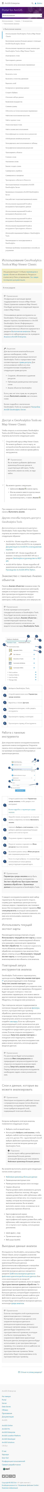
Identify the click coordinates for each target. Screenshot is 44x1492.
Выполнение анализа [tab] (13, 29)
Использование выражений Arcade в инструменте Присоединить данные (19, 205)
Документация (8, 1417)
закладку (13, 1021)
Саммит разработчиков (11, 1465)
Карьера (5, 1454)
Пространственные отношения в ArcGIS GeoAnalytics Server (20, 186)
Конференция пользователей (13, 1461)
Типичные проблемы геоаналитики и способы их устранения (23, 249)
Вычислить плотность (13, 69)
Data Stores (6, 1407)
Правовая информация (10, 1488)
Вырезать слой (11, 83)
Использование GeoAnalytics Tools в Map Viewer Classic (23, 35)
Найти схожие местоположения (17, 129)
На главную (6, 1396)
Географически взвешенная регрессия (19, 148)
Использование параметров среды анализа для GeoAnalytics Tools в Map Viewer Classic (22, 49)
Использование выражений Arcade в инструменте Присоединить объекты (19, 227)
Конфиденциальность (9, 1485)
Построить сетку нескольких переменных (20, 65)
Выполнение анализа (11, 24)
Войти (39, 3)
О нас (4, 1451)
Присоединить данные (13, 60)
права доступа (25, 362)
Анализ (17, 21)
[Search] (32, 3)
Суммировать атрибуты (14, 171)
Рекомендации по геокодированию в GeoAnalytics (19, 242)
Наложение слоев (12, 162)
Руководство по (20, 570)
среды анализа (17, 1303)
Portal (4, 1400)
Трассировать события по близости (18, 180)
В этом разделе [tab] (9, 288)
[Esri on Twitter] (3, 1476)
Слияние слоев (11, 157)
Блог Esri (5, 1458)
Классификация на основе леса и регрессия (21, 134)
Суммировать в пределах (15, 175)
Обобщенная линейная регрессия (18, 139)
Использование (7, 21)
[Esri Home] (6, 1469)
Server (4, 1403)
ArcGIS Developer (8, 1439)
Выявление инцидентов (14, 102)
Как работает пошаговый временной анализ (21, 199)
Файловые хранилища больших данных (21, 1177)
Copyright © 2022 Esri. (9, 1482)
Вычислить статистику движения (17, 79)
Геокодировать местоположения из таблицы (21, 143)
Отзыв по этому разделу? (31, 1372)
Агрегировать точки (13, 56)
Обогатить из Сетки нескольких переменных (21, 111)
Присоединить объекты (14, 152)
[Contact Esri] (13, 1476)
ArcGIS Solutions (8, 1442)
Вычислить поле (11, 74)
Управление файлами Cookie (28, 1485)
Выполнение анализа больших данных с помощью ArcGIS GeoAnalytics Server (23, 42)
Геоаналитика (27, 21)
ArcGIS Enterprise (12, 3)
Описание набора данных (15, 97)
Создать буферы (11, 92)
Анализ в (15, 337)
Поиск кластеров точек (14, 125)
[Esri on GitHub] (10, 1476)
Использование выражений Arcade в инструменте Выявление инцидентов (19, 220)
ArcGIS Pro (6, 1429)
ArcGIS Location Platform (11, 1436)
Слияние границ (11, 106)
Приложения (7, 1413)
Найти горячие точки (13, 120)
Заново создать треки (13, 166)
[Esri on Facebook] (6, 1476)
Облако (5, 1410)
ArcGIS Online (7, 1425)
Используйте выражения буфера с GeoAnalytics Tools (23, 234)
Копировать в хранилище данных (17, 88)
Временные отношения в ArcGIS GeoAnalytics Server (22, 193)
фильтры (35, 1008)
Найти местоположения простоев (18, 115)
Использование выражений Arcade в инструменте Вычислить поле (19, 212)
